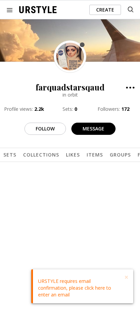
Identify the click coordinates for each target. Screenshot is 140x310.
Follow (45, 128)
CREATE (105, 9)
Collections (41, 154)
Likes (73, 154)
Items (95, 154)
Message (93, 128)
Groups (120, 154)
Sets (9, 154)
